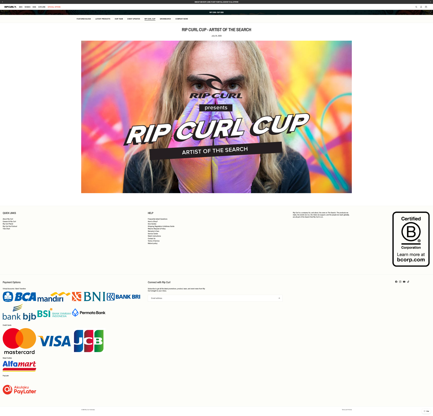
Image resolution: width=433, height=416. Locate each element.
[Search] (416, 6)
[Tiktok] (408, 281)
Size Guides (152, 224)
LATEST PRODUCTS (102, 19)
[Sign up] (279, 298)
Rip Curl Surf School (10, 226)
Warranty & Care (153, 231)
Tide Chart (6, 228)
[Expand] (430, 12)
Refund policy (152, 243)
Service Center (153, 233)
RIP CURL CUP (150, 19)
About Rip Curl (8, 219)
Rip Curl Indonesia (90, 410)
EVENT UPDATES (133, 19)
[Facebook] (396, 281)
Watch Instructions (154, 236)
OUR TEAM (119, 19)
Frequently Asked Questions (157, 219)
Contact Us (151, 238)
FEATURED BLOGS (84, 19)
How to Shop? (153, 221)
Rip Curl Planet (8, 224)
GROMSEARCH (165, 19)
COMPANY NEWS (181, 19)
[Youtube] (404, 281)
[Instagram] (400, 281)
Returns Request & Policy (157, 228)
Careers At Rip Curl (9, 221)
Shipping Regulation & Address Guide (161, 226)
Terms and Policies (347, 410)
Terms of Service (153, 241)
